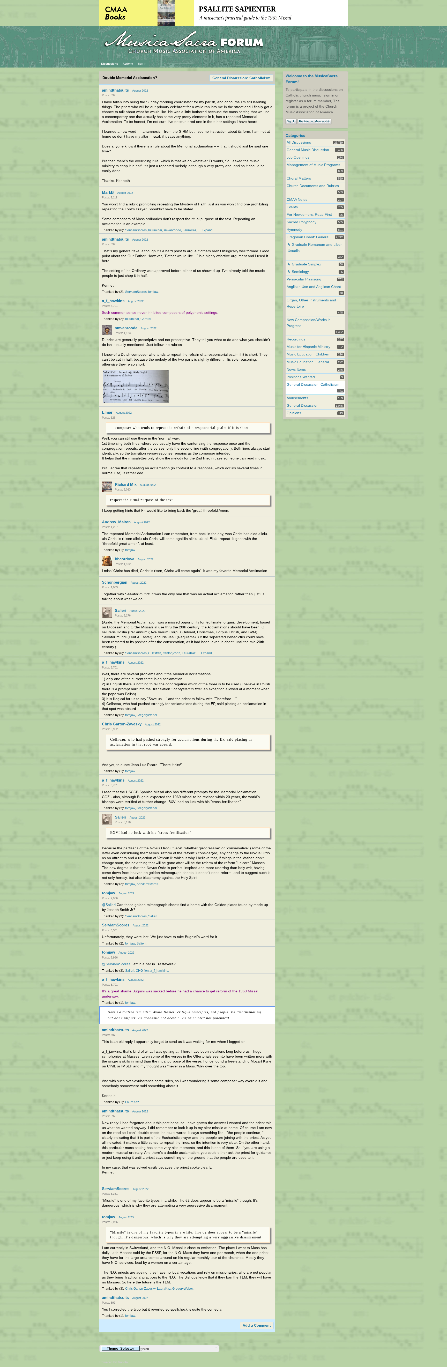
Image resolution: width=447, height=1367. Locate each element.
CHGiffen (154, 653)
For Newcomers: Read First (309, 215)
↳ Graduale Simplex (304, 264)
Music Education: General (308, 362)
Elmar (107, 412)
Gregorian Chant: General (308, 237)
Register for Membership (314, 121)
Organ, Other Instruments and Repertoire (311, 303)
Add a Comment (257, 1325)
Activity (128, 63)
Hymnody (294, 230)
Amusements (297, 398)
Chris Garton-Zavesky (121, 724)
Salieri (120, 610)
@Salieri (109, 905)
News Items (296, 370)
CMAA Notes (297, 200)
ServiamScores (136, 230)
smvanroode (172, 230)
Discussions (109, 63)
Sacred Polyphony (301, 222)
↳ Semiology (298, 272)
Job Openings (298, 157)
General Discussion (302, 405)
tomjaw (153, 291)
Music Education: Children (308, 354)
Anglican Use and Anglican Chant (314, 287)
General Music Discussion (308, 150)
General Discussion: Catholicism (241, 78)
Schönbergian (114, 582)
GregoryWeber (147, 715)
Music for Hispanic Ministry (308, 347)
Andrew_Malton (116, 522)
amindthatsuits (115, 90)
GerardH (146, 319)
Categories (295, 135)
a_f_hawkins (113, 301)
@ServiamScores (116, 964)
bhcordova (124, 559)
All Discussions (299, 142)
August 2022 (140, 90)
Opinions (294, 413)
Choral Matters (299, 178)
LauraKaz (189, 230)
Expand (207, 230)
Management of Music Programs (313, 165)
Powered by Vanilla (113, 1362)
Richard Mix (126, 484)
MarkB (108, 192)
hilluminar (155, 230)
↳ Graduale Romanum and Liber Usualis (315, 247)
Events (292, 207)
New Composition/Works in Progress (309, 323)
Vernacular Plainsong (304, 279)
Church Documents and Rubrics (313, 186)
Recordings (296, 339)
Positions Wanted (301, 377)
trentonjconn (171, 653)
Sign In (142, 63)
